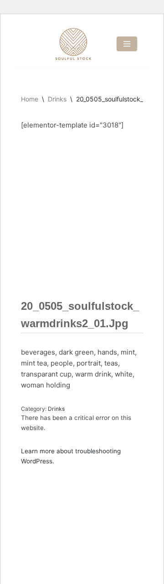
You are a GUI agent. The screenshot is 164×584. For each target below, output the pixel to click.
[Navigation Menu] (127, 44)
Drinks (57, 99)
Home (29, 99)
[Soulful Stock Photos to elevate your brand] (73, 43)
